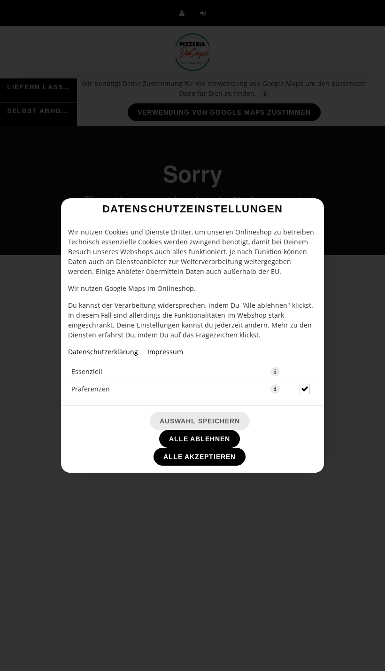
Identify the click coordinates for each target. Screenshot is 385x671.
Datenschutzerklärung (103, 351)
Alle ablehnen (199, 439)
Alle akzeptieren (199, 456)
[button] (275, 371)
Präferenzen (90, 388)
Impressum (165, 351)
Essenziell (86, 371)
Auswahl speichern (200, 421)
